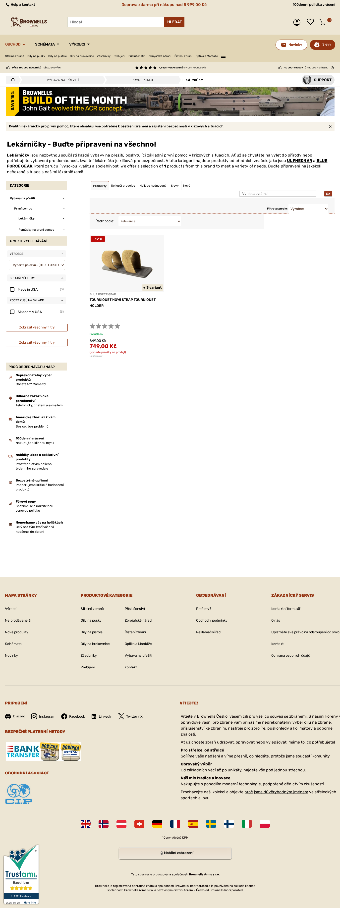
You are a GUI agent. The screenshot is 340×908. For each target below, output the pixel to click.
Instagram (47, 716)
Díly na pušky (36, 56)
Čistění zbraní (183, 56)
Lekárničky (96, 356)
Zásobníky (104, 56)
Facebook (77, 716)
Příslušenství (136, 56)
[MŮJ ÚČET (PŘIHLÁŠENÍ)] (298, 22)
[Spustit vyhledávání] (174, 22)
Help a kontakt (22, 4)
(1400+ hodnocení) (182, 67)
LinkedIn (105, 716)
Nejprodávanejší (18, 620)
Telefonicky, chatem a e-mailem (39, 405)
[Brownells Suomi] (229, 824)
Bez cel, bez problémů (32, 426)
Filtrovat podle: (277, 208)
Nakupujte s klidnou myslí (35, 443)
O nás (275, 620)
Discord (19, 716)
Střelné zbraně (14, 56)
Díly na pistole (57, 56)
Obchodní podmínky (211, 620)
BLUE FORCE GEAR (103, 294)
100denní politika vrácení (314, 4)
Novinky (11, 655)
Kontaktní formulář (285, 609)
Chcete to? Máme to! (31, 384)
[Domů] (11, 80)
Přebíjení (119, 56)
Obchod (13, 44)
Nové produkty (16, 632)
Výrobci (77, 44)
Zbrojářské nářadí (160, 56)
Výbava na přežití (138, 655)
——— (223, 55)
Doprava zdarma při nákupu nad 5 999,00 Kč (164, 4)
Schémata (45, 44)
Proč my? (203, 609)
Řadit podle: (105, 221)
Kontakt (131, 667)
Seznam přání (311, 22)
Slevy (326, 44)
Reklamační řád (208, 632)
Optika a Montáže (207, 56)
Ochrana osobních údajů (290, 655)
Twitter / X (134, 716)
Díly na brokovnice (82, 56)
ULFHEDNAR (299, 160)
